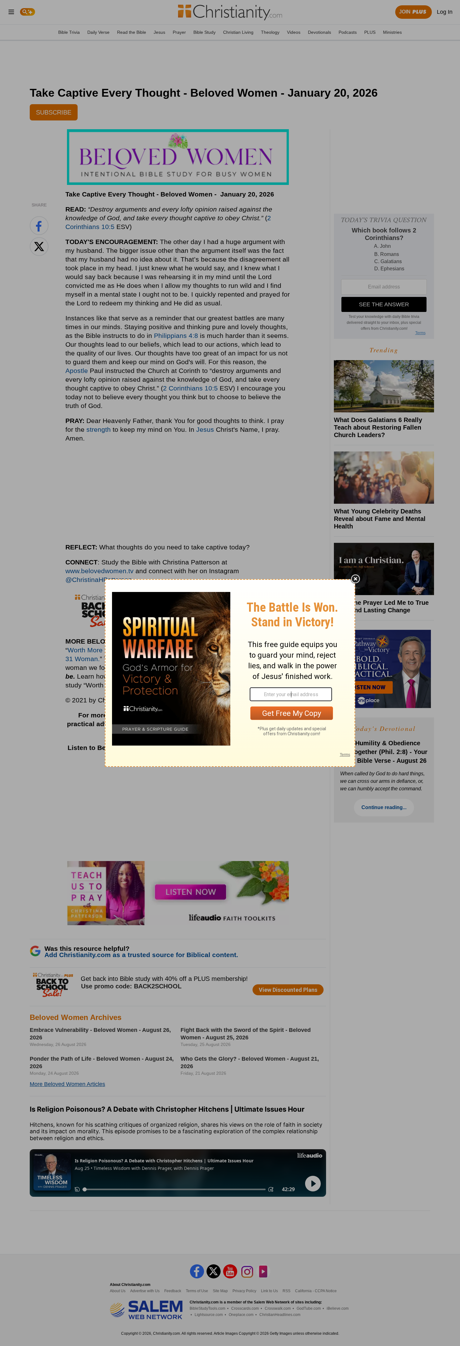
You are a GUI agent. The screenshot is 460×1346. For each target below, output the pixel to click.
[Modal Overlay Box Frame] (230, 673)
